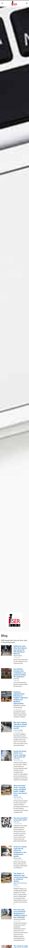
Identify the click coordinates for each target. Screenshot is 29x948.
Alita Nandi (17, 759)
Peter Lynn (16, 822)
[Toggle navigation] (2, 3)
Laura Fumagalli (18, 730)
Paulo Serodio (17, 797)
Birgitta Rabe (17, 883)
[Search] (27, 3)
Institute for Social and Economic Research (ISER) (14, 3)
